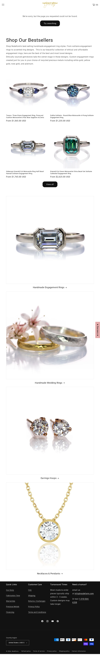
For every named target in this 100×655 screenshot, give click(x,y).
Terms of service (39, 651)
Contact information (79, 651)
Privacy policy (52, 651)
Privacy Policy (34, 607)
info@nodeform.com (84, 593)
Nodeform (15, 651)
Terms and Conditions (37, 612)
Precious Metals (12, 607)
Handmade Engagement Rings (48, 287)
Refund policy (26, 651)
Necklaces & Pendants (48, 573)
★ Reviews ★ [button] (98, 330)
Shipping (31, 596)
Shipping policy (64, 651)
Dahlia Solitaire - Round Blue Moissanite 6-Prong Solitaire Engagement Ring (72, 116)
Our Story (10, 590)
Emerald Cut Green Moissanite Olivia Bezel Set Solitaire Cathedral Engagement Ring (71, 172)
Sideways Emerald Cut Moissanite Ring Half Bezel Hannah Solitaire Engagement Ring (25, 172)
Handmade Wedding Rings (48, 383)
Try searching (50, 23)
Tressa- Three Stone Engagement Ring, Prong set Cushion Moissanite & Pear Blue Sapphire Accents (25, 116)
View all (50, 184)
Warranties (10, 601)
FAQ (30, 590)
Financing (10, 612)
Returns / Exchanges (36, 601)
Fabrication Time (13, 596)
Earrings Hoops (48, 478)
